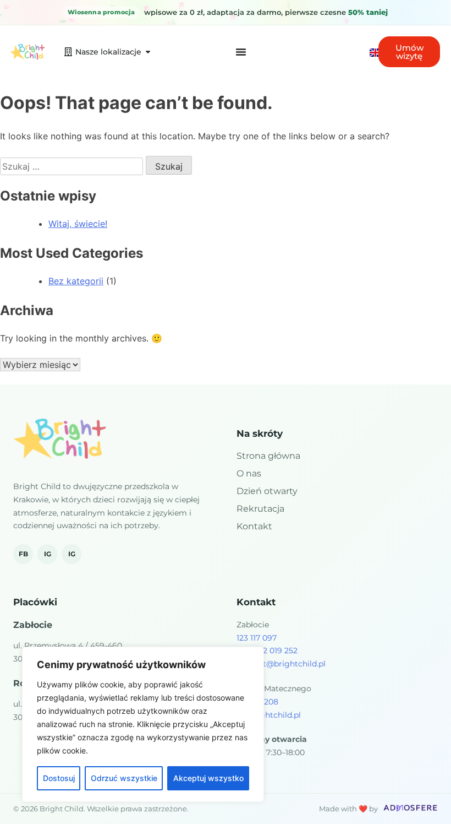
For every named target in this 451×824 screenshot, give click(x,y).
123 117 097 (257, 638)
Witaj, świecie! (77, 223)
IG (47, 554)
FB (23, 554)
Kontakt (254, 526)
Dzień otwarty (267, 491)
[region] (143, 724)
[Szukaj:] (73, 166)
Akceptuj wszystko (208, 778)
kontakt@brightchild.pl (281, 664)
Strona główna (268, 456)
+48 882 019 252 (267, 650)
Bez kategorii (75, 280)
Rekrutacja (260, 508)
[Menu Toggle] (240, 51)
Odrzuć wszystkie (124, 778)
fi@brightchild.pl (269, 715)
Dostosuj (59, 778)
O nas (249, 473)
